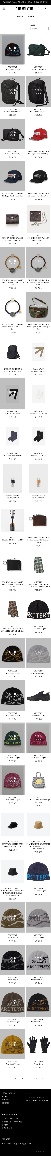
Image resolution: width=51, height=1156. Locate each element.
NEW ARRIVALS (8, 1093)
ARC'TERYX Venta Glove (38, 1063)
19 (35, 1078)
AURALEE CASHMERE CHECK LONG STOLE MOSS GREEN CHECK (38, 584)
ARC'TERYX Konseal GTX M (38, 714)
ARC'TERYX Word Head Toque (38, 628)
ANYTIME (44, 1101)
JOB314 (33, 1098)
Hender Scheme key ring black (12, 496)
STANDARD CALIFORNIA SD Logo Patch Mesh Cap (38, 152)
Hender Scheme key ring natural (38, 496)
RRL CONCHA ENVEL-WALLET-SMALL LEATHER (12, 238)
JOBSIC (41, 1098)
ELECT (36, 1101)
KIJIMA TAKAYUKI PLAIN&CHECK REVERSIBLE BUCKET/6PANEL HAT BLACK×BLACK (13, 892)
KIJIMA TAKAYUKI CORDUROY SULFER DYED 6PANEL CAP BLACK (13, 844)
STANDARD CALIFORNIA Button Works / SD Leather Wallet (38, 540)
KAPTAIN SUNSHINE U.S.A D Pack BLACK (13, 370)
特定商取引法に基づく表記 (12, 1122)
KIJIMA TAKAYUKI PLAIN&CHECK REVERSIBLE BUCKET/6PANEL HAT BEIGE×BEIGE (38, 845)
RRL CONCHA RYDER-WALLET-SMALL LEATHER (38, 238)
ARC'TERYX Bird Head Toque (13, 68)
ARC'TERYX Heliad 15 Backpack (38, 110)
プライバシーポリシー (10, 1118)
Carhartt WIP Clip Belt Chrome (38, 370)
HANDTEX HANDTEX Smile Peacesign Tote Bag (38, 799)
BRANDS (5, 1103)
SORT (32, 25)
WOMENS (6, 1100)
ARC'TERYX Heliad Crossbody (38, 68)
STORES (29, 1093)
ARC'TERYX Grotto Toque (12, 936)
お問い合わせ (7, 1128)
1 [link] (8, 1078)
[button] (3, 8)
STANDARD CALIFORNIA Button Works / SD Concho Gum (12, 282)
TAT (27, 1098)
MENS (4, 1096)
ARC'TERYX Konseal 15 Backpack (12, 110)
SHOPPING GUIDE (9, 1114)
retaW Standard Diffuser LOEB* (12, 539)
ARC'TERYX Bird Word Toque (12, 756)
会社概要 (5, 1125)
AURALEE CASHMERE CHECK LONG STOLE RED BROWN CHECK (12, 629)
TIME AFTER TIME (42, 1151)
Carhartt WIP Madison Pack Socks (38, 412)
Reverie (28, 1101)
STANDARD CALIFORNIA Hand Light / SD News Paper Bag (38, 327)
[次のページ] (42, 1078)
